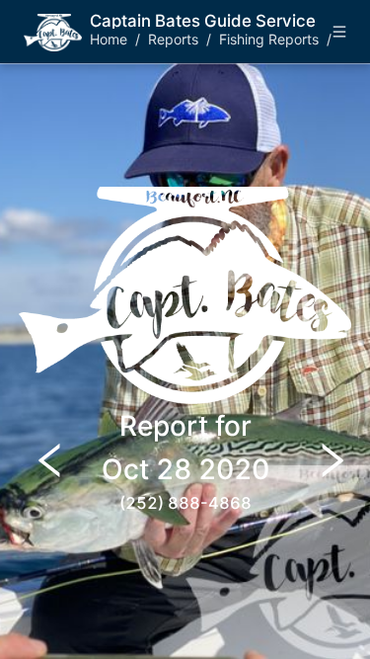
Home (108, 39)
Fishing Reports (269, 39)
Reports (173, 39)
